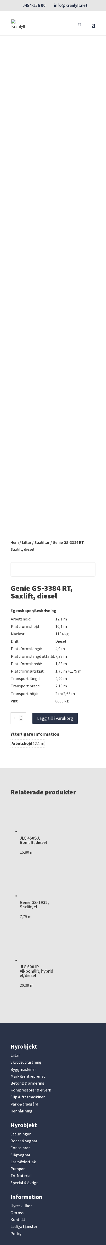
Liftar (26, 542)
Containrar (20, 1147)
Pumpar (18, 1168)
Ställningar (21, 1133)
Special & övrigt (24, 1182)
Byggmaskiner (23, 1069)
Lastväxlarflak (23, 1161)
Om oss (17, 1212)
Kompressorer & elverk (31, 1090)
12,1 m (38, 743)
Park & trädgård (24, 1104)
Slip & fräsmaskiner (28, 1096)
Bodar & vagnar (24, 1140)
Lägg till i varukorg (55, 718)
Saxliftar (42, 542)
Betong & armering (28, 1083)
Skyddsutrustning (26, 1062)
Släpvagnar (20, 1154)
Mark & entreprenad (28, 1076)
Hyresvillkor (21, 1205)
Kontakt (18, 1219)
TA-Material (21, 1175)
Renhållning (21, 1110)
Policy (16, 1233)
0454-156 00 (34, 5)
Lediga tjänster (24, 1226)
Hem (15, 542)
